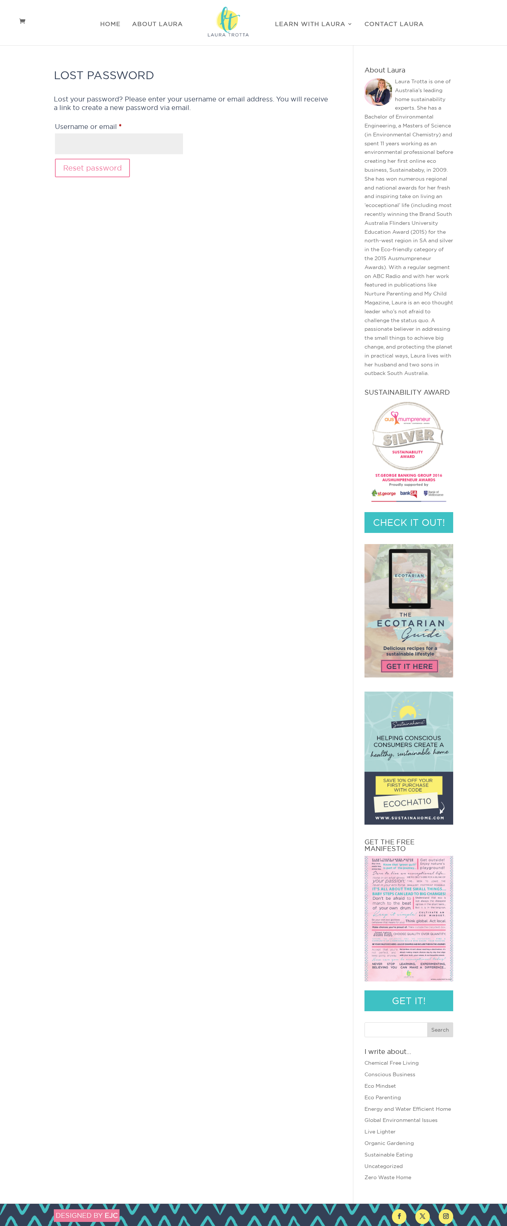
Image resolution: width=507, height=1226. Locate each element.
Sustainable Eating (388, 1154)
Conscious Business (389, 1074)
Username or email (103, 126)
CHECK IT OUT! (409, 522)
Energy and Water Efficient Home (407, 1109)
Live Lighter (380, 1131)
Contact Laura (394, 24)
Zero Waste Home (387, 1177)
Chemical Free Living (391, 1063)
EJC (111, 1215)
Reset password (92, 167)
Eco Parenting (382, 1097)
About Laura (157, 24)
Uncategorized (383, 1166)
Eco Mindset (380, 1086)
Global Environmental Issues (401, 1120)
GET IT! (409, 1001)
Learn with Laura (310, 24)
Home (110, 24)
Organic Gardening (389, 1143)
